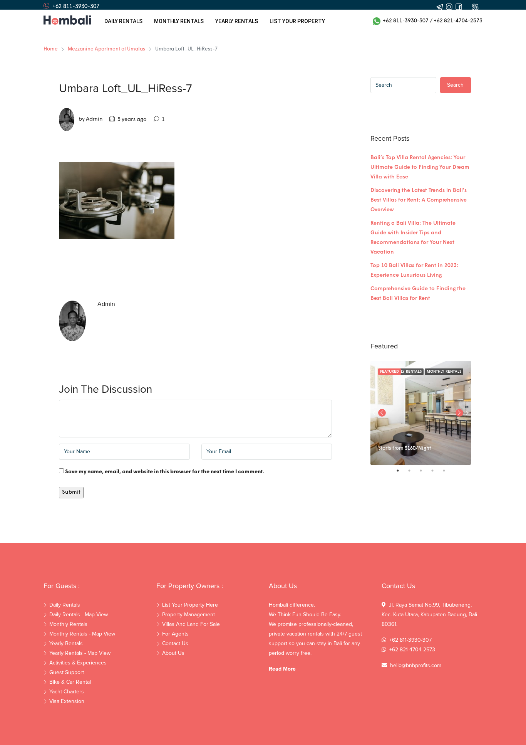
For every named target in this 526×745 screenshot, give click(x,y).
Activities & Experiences (78, 663)
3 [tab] (425, 470)
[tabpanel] (420, 413)
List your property (297, 21)
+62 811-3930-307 (404, 21)
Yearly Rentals (66, 643)
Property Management (188, 614)
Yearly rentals (236, 21)
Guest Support (66, 672)
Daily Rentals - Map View (78, 614)
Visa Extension (66, 701)
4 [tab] (436, 470)
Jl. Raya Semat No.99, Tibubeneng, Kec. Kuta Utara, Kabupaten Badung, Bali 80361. (429, 614)
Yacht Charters (66, 692)
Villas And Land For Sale (191, 624)
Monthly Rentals (444, 372)
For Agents (175, 634)
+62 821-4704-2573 (458, 21)
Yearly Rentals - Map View (80, 653)
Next (467, 413)
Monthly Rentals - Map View (82, 634)
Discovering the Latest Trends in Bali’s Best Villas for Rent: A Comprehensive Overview (418, 200)
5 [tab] (448, 470)
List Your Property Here (190, 605)
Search (455, 85)
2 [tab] (413, 470)
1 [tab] (401, 470)
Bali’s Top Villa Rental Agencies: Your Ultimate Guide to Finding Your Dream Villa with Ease (419, 167)
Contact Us (175, 643)
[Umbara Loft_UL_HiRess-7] (116, 200)
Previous (382, 413)
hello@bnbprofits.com (415, 665)
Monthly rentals (179, 21)
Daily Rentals (123, 21)
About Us (173, 653)
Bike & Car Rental (70, 682)
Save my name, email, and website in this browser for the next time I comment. (164, 472)
